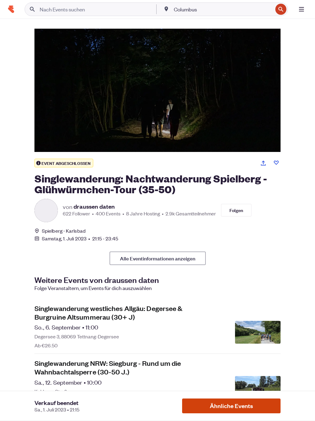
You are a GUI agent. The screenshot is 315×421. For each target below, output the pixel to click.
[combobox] (222, 9)
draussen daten (94, 206)
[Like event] (276, 162)
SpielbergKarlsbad (64, 230)
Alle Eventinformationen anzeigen (157, 258)
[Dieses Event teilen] (263, 163)
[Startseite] (11, 9)
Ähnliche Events (231, 406)
